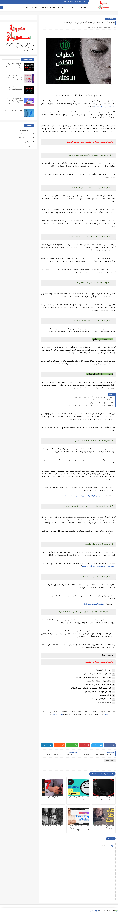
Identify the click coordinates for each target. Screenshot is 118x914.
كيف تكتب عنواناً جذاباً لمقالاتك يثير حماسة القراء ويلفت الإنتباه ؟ (92, 403)
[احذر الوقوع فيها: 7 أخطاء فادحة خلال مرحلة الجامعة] (103, 816)
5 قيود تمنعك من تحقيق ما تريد (53, 826)
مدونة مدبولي (94, 911)
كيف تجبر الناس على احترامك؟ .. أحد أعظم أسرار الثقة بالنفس (93, 397)
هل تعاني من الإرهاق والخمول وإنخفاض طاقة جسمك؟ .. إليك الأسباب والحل (76, 496)
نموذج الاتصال (57, 714)
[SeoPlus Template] (116, 911)
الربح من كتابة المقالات (78, 7)
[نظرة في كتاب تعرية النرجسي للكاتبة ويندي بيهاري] (103, 787)
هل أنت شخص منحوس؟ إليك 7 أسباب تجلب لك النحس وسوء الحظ (90, 406)
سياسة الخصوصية (80, 2)
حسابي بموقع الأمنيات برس (105, 107)
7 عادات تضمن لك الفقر (55, 797)
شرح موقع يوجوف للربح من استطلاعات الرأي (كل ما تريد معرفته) (14, 66)
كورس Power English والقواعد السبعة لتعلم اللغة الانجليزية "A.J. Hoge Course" (79, 828)
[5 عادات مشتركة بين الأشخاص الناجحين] (78, 787)
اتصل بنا (60, 2)
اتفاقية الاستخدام (69, 2)
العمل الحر (34, 7)
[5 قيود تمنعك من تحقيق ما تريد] (52, 816)
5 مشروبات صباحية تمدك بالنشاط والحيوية (99, 566)
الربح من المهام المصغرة (24, 134)
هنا (106, 714)
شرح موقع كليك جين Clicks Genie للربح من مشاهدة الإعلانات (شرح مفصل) (14, 101)
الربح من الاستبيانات (62, 7)
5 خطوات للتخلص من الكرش (94, 604)
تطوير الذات (26, 7)
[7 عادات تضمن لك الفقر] (52, 787)
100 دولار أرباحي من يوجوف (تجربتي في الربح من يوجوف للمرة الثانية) (14, 78)
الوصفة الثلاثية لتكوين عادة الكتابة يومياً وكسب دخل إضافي (94, 400)
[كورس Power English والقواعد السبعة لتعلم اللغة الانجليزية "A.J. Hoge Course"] (78, 816)
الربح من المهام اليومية (47, 7)
